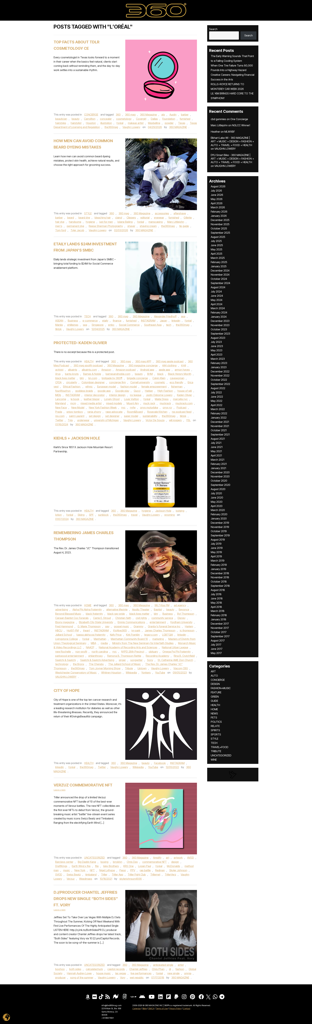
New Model (77, 407)
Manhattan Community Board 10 (129, 639)
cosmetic (159, 382)
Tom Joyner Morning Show (104, 668)
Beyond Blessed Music (68, 613)
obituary (153, 651)
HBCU (58, 630)
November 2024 (220, 274)
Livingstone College (66, 639)
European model (106, 386)
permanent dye (75, 226)
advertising (61, 609)
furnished (185, 118)
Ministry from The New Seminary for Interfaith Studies (143, 643)
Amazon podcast (126, 369)
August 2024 (218, 287)
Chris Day (132, 861)
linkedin (176, 320)
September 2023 (220, 333)
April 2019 (216, 556)
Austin (172, 114)
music (66, 870)
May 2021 (216, 451)
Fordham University (181, 622)
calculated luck (94, 969)
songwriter (136, 660)
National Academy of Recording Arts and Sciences (128, 647)
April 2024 (216, 304)
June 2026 (217, 194)
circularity (71, 382)
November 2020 (220, 476)
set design (95, 416)
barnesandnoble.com (118, 374)
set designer (112, 416)
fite (97, 866)
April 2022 (216, 405)
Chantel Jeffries (138, 969)
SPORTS (216, 734)
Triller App (117, 874)
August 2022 (218, 388)
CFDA (58, 382)
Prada (58, 411)
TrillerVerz (170, 874)
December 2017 (220, 623)
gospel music (121, 626)
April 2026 (216, 203)
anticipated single (163, 964)
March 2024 (218, 308)
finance (117, 320)
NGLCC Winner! (241, 125)
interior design (117, 395)
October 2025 (219, 228)
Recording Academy (157, 655)
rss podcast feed (181, 411)
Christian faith (123, 618)
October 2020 (219, 480)
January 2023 (219, 367)
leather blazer (92, 399)
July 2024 (216, 291)
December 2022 (220, 371)
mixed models (114, 403)
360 (118, 114)
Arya (57, 374)
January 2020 (219, 518)
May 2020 (216, 501)
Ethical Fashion (72, 386)
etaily (105, 320)
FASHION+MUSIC (221, 688)
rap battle (145, 870)
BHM (150, 374)
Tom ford (60, 230)
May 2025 (216, 249)
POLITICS (216, 721)
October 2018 (219, 581)
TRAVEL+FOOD (219, 747)
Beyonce (184, 609)
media (104, 643)
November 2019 (220, 527)
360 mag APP (143, 361)
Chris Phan (158, 969)
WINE (214, 759)
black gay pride (116, 613)
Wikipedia (131, 672)
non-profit (81, 651)
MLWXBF (229, 131)
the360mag (111, 127)
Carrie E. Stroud (102, 618)
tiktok (58, 329)
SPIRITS (215, 730)
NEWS (214, 713)
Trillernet (155, 874)
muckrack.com (184, 403)
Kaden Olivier (184, 395)
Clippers (131, 217)
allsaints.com (89, 369)
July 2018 (216, 594)
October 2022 (219, 379)
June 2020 (217, 497)
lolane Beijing (125, 221)
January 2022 (219, 417)
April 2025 (216, 253)
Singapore (98, 324)
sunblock (103, 514)
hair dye (59, 221)
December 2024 (220, 270)
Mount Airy (133, 403)
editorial (145, 217)
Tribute (129, 668)
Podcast (181, 407)
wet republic (137, 977)
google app (104, 390)
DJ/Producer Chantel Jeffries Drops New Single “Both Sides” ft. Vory (86, 898)
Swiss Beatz (74, 874)
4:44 (183, 365)
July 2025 (216, 241)
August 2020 (218, 489)
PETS (214, 717)
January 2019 (218, 569)
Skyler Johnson (178, 870)
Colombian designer (93, 382)
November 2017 (220, 627)
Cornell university (140, 382)
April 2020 (216, 506)
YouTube (160, 672)
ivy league (135, 395)
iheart (86, 630)
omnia (187, 973)
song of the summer (81, 977)
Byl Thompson (185, 613)
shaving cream (148, 226)
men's (58, 226)
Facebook (160, 763)
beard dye (84, 217)
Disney (181, 618)
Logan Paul (144, 866)
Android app (147, 369)
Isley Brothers (111, 866)
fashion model (128, 386)
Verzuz (71, 878)
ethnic (89, 386)
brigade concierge (137, 378)
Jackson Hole (163, 510)
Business (73, 320)
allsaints (72, 369)
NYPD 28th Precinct (132, 651)
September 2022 (220, 384)
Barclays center (64, 861)
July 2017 (216, 644)
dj (170, 969)
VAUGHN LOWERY (65, 676)
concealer (106, 118)
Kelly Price (116, 634)
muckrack (165, 403)
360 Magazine (148, 114)
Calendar (136, 1008)
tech (168, 324)
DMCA (151, 1008)
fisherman (176, 386)
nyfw (133, 407)
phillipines (72, 324)
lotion (58, 514)
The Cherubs (96, 664)
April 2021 (216, 455)
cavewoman (177, 378)
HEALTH (88, 361)
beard (70, 217)
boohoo (60, 969)
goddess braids (84, 390)
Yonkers (146, 672)
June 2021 (216, 447)
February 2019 (219, 564)
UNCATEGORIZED (94, 857)
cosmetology (123, 118)
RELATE (215, 726)
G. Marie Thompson (89, 626)
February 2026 (219, 211)
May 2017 (216, 653)
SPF (91, 514)
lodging (180, 510)
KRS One (128, 866)
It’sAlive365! (120, 630)
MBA (93, 643)
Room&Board (135, 411)
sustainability (150, 416)
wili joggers (175, 420)
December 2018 (220, 573)
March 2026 (218, 207)
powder (169, 123)
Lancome (60, 399)
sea (85, 324)
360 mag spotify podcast (88, 365)
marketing (158, 639)
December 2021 (220, 421)
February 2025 (219, 262)
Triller (104, 874)
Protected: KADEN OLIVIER (80, 342)
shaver (131, 226)
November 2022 (220, 375)
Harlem (189, 626)
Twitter (59, 420)
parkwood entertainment (69, 655)
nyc (123, 407)
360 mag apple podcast (169, 361)
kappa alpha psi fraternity (91, 634)
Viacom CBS (180, 668)
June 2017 (216, 648)
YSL (188, 420)
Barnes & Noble (92, 374)
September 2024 (220, 283)
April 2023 (216, 354)
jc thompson (187, 630)
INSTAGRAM (148, 320)
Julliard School (63, 634)
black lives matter (65, 378)
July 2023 (216, 341)
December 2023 (220, 321)
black (160, 374)
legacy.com (151, 634)
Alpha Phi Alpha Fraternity (87, 609)
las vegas (120, 973)
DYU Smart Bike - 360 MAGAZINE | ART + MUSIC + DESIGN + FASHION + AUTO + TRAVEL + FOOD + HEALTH (232, 158)
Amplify (157, 857)
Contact (186, 1008)
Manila (59, 324)
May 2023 (216, 350)
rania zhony (94, 411)
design (175, 861)
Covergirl (141, 118)
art (167, 857)
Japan (163, 320)
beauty (75, 118)
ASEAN (59, 320)
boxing (104, 861)
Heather (215, 131)
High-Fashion (165, 390)
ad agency (180, 605)
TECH (87, 316)
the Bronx (78, 664)
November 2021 (220, 426)
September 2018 (220, 585)
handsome (75, 221)
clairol (118, 217)
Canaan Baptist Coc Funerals (72, 618)
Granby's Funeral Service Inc (164, 626)
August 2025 (218, 237)
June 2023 (217, 346)
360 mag (130, 114)
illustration (106, 123)
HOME (87, 605)
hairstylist (76, 123)
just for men (106, 221)
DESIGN (215, 684)
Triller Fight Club (137, 874)
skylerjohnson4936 (130, 878)
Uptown (142, 668)
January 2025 (219, 266)
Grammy (138, 626)
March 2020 (218, 510)
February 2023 (219, 363)
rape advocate (114, 411)
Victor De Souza (155, 420)
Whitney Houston (111, 672)
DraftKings (61, 866)
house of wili (184, 390)
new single (173, 973)
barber (184, 114)
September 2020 (220, 484)
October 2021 (219, 430)
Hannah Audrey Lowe (79, 973)
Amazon (106, 369)
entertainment (158, 622)
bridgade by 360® (112, 378)
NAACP (90, 647)
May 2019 (216, 552)
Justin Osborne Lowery (159, 395)
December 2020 (220, 472)
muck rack (149, 403)
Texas (181, 123)
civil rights (141, 618)
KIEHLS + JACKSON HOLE (77, 438)
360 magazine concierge (143, 365)
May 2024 (216, 300)
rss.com (60, 416)
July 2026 (216, 190)
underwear (83, 420)
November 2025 (220, 224)
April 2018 (216, 607)
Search (213, 29)
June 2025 (217, 245)
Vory (122, 977)
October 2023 (219, 329)
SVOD (58, 874)
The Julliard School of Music (124, 664)
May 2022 (216, 400)
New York (79, 870)
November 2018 (220, 577)
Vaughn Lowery (131, 127)
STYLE (88, 213)
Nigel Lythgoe (107, 870)
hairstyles (60, 123)
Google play (122, 390)
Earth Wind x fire (81, 866)
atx (163, 114)
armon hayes (182, 369)
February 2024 (219, 312)
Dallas (154, 118)
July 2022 (216, 392)
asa (183, 316)
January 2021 (218, 468)
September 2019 (220, 535)
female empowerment (154, 386)
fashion (180, 969)
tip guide (184, 226)
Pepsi (122, 870)
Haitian (149, 390)
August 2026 (218, 186)
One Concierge (239, 119)
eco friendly (176, 382)
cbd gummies (218, 119)
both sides (75, 969)
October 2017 (219, 632)
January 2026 (219, 215)
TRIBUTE (216, 751)
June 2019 (217, 548)
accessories (162, 213)
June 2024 (217, 295)
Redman (160, 870)
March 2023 (218, 358)
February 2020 (219, 514)
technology (61, 664)
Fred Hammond (64, 626)
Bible (145, 1008)
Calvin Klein (158, 378)
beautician (61, 118)
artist (181, 964)
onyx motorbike (149, 407)
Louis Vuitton (131, 399)
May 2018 (216, 602)
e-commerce (90, 320)
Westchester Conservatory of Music (76, 672)
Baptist (158, 609)
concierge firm (117, 382)
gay (107, 626)
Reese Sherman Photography (106, 226)
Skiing (81, 514)
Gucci (137, 390)
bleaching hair (103, 217)
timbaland (91, 874)
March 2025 (218, 257)
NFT (92, 870)
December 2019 (220, 522)
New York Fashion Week (103, 407)
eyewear (159, 217)
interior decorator (94, 395)
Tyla (70, 420)
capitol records (116, 969)
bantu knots (72, 374)
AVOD (190, 857)
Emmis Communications (131, 622)
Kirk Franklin (133, 634)
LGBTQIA (167, 634)
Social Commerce (129, 324)
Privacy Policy (175, 1008)
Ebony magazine (64, 622)
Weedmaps (85, 878)
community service (162, 618)
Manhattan (100, 639)
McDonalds (173, 866)
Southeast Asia (153, 324)
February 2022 (219, 413)
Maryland (60, 403)
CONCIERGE (91, 114)
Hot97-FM (73, 630)
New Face (61, 407)
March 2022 (218, 409)
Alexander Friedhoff (165, 316)
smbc (111, 324)
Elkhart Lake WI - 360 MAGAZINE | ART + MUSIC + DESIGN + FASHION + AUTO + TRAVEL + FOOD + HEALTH (232, 141)
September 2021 (220, 434)
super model (131, 416)
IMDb (58, 395)
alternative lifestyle (117, 609)
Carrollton (89, 118)
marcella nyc (180, 399)
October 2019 (219, 531)
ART (213, 671)
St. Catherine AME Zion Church (175, 660)
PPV (132, 870)
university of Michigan (106, 420)
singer (122, 660)
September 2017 (220, 636)
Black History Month (179, 374)
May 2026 (216, 199)
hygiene (90, 221)
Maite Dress (162, 399)
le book (75, 399)
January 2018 (218, 619)
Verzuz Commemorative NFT (83, 785)
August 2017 (218, 640)
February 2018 (219, 615)
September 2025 (220, 232)
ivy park (135, 630)
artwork (178, 857)
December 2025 (220, 220)
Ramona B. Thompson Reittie (124, 655)
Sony (150, 660)
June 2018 (217, 598)
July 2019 (216, 543)
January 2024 (219, 316)
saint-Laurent (76, 416)
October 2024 (219, 278)
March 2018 (217, 611)
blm (82, 378)
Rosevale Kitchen (157, 411)
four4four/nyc (63, 390)
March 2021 (217, 459)
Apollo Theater (140, 609)
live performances (141, 973)
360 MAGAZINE (178, 127)
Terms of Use (162, 1008)
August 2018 (218, 590)
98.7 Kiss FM (162, 605)
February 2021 (219, 464)
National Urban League (175, 647)
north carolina (100, 651)
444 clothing (169, 365)
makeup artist (135, 123)
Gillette (188, 217)
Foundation (168, 118)
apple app (164, 369)
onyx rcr (167, 407)
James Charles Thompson (160, 630)
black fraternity (94, 613)
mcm (73, 403)
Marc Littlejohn (175, 221)
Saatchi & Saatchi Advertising (97, 660)
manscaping (156, 221)
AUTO (214, 675)
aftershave (180, 213)
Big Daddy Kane (87, 861)
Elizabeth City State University (96, 622)
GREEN (215, 696)
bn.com (92, 378)
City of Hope (67, 690)
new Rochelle (63, 651)
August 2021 (218, 438)
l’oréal (120, 123)
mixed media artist (91, 403)
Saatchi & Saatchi (65, 660)
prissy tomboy (75, 411)
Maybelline (154, 123)
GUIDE (214, 700)
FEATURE (216, 692)
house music (103, 973)
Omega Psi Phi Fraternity (176, 651)
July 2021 (216, 442)
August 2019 (218, 539)
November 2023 (220, 325)
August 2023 (218, 337)
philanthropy (95, 655)
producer (60, 977)
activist (59, 369)
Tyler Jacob (77, 230)
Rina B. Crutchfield (184, 655)
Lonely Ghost (112, 399)
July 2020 (216, 493)
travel (134, 514)
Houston (91, 123)
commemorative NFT (154, 861)
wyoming (169, 514)
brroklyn (117, 861)
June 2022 (217, 396)
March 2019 (217, 560)
